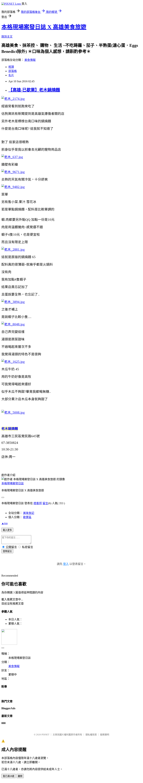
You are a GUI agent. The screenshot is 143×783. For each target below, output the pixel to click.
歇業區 (27, 517)
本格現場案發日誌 (12, 483)
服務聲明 (104, 734)
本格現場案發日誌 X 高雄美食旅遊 (43, 27)
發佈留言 (7, 551)
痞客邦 (37, 503)
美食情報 (30, 59)
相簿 (11, 66)
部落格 (12, 71)
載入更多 (7, 530)
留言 (45, 503)
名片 (11, 75)
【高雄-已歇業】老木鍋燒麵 (34, 90)
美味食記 (28, 513)
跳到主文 (7, 36)
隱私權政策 (91, 734)
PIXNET (45, 734)
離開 (20, 776)
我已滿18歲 (8, 776)
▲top (4, 523)
